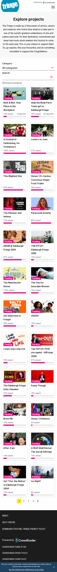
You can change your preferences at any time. (26, 570)
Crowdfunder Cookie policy (14, 559)
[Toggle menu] (53, 7)
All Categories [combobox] (9, 67)
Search (6, 73)
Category (7, 63)
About (5, 515)
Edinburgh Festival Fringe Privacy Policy (23, 529)
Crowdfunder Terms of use (14, 547)
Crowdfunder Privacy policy (15, 553)
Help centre (8, 522)
